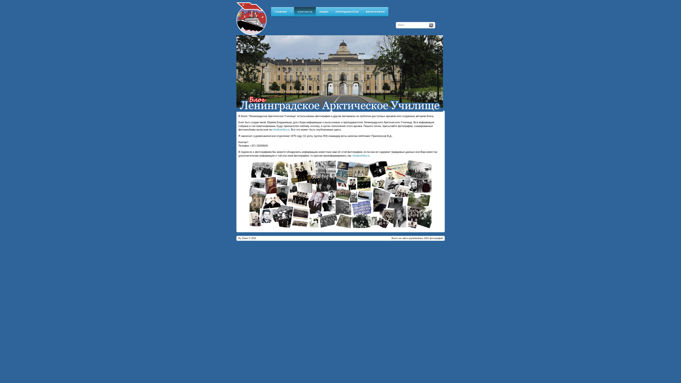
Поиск (431, 25)
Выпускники (375, 11)
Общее (323, 11)
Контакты (305, 11)
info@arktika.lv (280, 129)
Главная (281, 11)
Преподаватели (347, 11)
